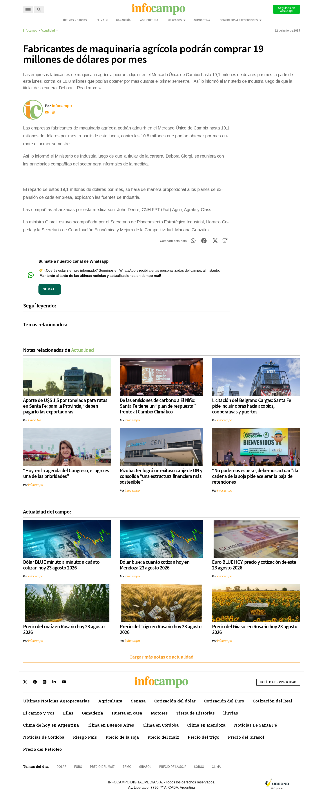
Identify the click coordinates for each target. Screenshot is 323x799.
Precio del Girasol (246, 737)
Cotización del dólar (175, 701)
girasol (145, 767)
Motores (159, 713)
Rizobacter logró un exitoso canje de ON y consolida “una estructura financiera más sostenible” (161, 476)
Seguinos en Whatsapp (286, 9)
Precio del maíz (163, 737)
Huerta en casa (127, 713)
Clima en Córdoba (161, 725)
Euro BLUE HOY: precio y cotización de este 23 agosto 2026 (254, 565)
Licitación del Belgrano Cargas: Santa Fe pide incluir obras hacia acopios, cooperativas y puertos (251, 406)
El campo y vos (38, 713)
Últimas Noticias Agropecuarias (56, 701)
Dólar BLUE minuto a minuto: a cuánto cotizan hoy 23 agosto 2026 (61, 565)
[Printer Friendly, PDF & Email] (224, 242)
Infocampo (30, 30)
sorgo (199, 767)
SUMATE (50, 289)
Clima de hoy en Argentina (51, 725)
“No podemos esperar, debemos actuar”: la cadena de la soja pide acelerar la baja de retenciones (255, 476)
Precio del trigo (203, 737)
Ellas (68, 713)
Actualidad (48, 30)
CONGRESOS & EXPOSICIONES (239, 20)
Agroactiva (202, 20)
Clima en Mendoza (206, 725)
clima (216, 767)
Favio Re (34, 420)
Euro (78, 767)
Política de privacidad (278, 682)
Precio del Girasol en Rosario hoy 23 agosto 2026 (254, 629)
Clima (100, 20)
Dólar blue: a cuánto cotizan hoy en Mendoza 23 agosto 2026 (154, 565)
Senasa (138, 701)
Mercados (175, 20)
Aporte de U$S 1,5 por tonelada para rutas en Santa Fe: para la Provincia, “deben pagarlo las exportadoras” (65, 406)
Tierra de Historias (195, 713)
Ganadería (123, 20)
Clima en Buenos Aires (110, 725)
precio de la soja (172, 767)
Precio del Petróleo (42, 749)
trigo (126, 767)
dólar (61, 767)
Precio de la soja (122, 737)
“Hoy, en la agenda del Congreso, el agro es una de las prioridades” (66, 473)
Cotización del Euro (224, 701)
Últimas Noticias (75, 20)
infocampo (132, 420)
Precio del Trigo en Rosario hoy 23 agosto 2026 (160, 629)
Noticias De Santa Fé (255, 725)
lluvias (230, 713)
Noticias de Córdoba (43, 737)
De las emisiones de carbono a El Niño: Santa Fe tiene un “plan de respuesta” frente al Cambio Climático (158, 406)
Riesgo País (85, 737)
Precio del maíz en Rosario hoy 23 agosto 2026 (64, 629)
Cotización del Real (272, 701)
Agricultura (149, 20)
